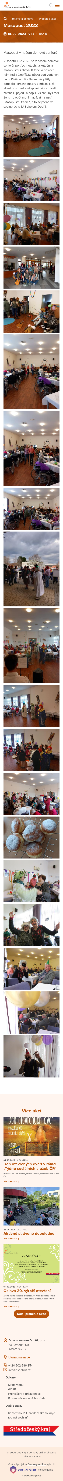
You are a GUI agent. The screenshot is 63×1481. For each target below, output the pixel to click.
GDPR (12, 1389)
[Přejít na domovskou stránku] (17, 5)
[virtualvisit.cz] (23, 1469)
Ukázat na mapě (19, 1357)
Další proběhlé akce (31, 1314)
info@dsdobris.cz (19, 1370)
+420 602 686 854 (20, 1365)
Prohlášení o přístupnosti (24, 1394)
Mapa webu (15, 1385)
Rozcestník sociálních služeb (26, 1398)
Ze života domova (22, 19)
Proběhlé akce (48, 19)
